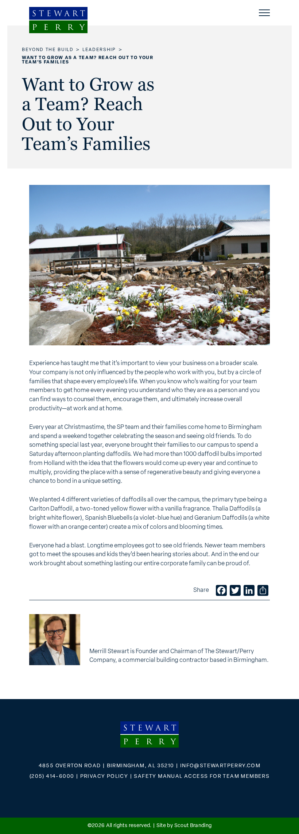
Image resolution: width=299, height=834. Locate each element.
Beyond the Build (47, 50)
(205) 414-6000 (52, 776)
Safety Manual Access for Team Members (201, 776)
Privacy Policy (104, 776)
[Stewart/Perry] (58, 20)
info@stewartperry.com (220, 766)
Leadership (99, 50)
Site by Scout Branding (184, 826)
